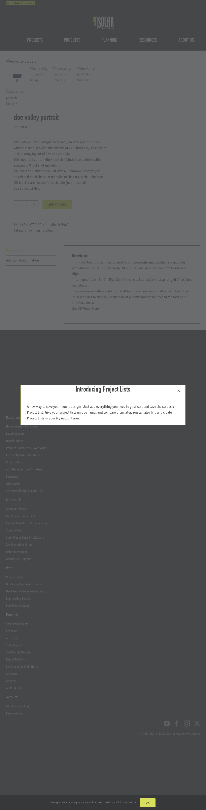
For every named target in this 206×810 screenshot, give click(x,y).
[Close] (178, 391)
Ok (148, 802)
